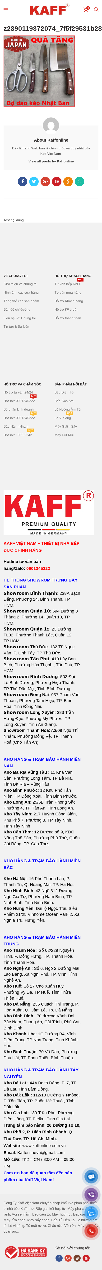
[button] (42, 805)
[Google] (45, 181)
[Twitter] (34, 181)
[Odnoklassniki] (68, 181)
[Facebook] (22, 181)
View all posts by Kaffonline (51, 161)
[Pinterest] (56, 181)
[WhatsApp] (79, 181)
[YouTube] (86, 1258)
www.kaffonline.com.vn (44, 1145)
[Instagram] (77, 1258)
